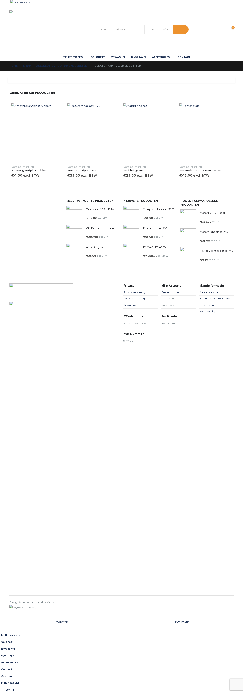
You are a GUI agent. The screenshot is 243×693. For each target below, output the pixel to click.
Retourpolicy (207, 311)
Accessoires (161, 57)
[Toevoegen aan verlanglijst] (37, 162)
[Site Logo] (32, 29)
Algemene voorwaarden (214, 298)
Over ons (184, 2)
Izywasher (118, 57)
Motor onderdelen (22, 167)
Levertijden (206, 305)
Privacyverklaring (134, 292)
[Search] (181, 29)
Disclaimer (130, 305)
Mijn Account (205, 2)
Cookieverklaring (134, 298)
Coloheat (98, 57)
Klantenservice (208, 292)
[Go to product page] (37, 129)
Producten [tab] (61, 622)
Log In (230, 2)
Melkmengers (73, 57)
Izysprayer (139, 57)
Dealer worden (171, 292)
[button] (2, 617)
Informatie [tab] (182, 622)
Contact (184, 57)
